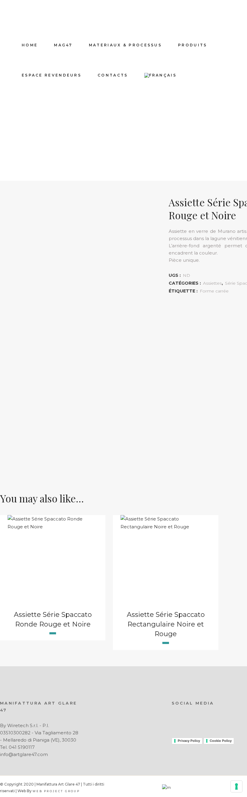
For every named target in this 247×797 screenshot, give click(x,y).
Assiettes (212, 283)
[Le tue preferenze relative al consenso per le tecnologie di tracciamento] (236, 786)
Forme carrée (214, 291)
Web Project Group (56, 791)
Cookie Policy (221, 741)
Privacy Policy (189, 741)
